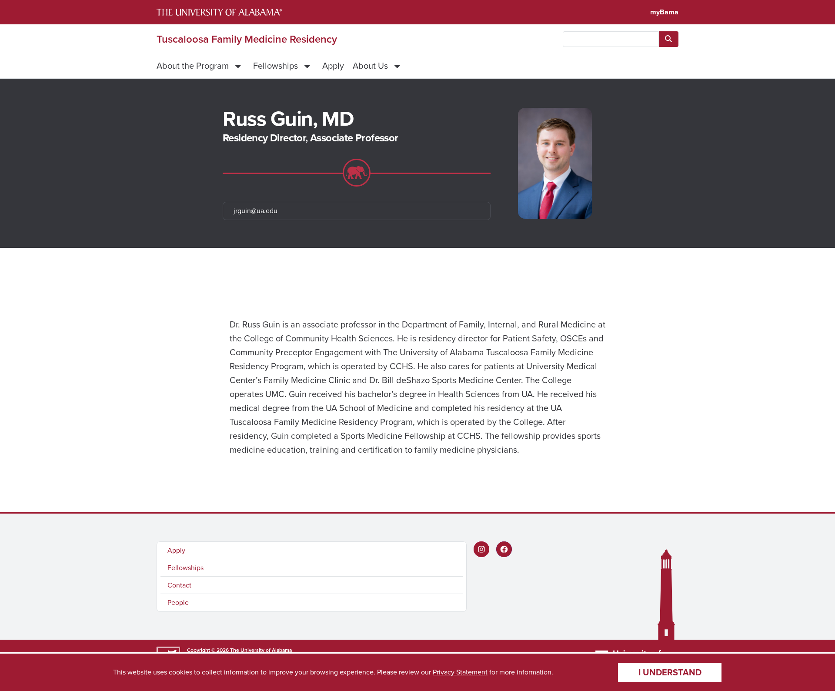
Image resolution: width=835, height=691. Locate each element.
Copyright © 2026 (208, 650)
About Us (370, 65)
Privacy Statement (460, 672)
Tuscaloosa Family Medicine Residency (247, 39)
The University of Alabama (261, 650)
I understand (669, 672)
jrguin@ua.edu (255, 211)
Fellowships (275, 65)
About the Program (193, 65)
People (178, 603)
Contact (179, 585)
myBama (664, 12)
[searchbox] (611, 39)
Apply (333, 65)
